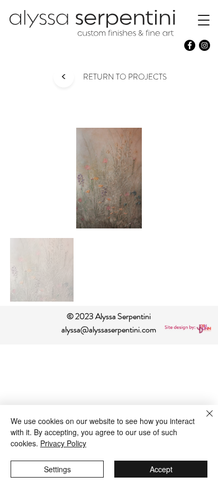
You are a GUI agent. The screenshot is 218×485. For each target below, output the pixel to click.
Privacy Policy (63, 443)
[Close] (203, 420)
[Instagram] (204, 45)
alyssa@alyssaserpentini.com (108, 329)
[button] (203, 20)
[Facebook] (189, 45)
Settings (57, 469)
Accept (161, 469)
